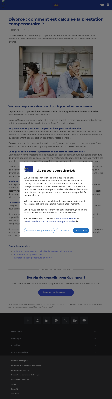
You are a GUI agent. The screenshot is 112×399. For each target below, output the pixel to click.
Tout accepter (81, 230)
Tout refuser (64, 230)
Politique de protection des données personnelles (50, 221)
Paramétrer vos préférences (39, 230)
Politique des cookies (66, 218)
